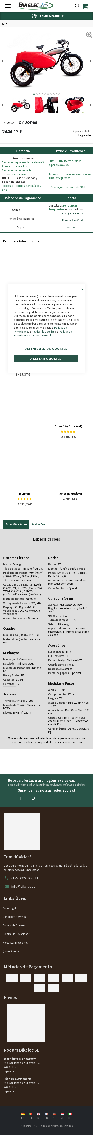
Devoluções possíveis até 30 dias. (70, 187)
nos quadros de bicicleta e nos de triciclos (23, 164)
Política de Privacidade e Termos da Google (43, 333)
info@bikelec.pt (23, 886)
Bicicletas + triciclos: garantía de (22, 187)
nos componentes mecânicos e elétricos (17, 172)
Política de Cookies (43, 331)
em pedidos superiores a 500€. (65, 163)
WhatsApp (72, 227)
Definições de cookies (45, 349)
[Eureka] (23, 269)
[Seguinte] (4, 61)
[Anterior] (89, 61)
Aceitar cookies (45, 359)
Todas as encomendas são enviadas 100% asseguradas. (70, 176)
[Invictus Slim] (70, 269)
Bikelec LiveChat (72, 220)
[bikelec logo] (35, 6)
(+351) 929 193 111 (73, 213)
